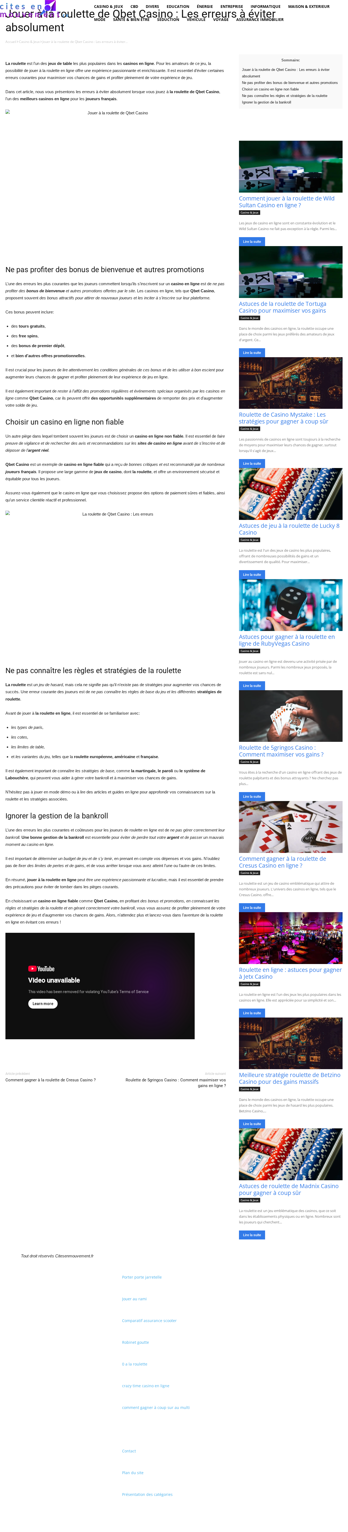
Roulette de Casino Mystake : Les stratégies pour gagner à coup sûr (283, 418)
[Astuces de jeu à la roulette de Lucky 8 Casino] (291, 494)
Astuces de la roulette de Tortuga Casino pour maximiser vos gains (283, 307)
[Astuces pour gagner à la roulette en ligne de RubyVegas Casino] (291, 605)
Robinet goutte (135, 1342)
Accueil (10, 41)
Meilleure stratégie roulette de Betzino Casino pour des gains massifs (290, 1078)
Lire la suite (252, 242)
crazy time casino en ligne (145, 1385)
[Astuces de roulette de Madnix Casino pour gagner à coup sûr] (291, 1154)
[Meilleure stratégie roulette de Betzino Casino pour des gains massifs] (291, 1043)
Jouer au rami (134, 1298)
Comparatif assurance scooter (149, 1320)
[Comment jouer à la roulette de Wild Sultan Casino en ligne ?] (291, 167)
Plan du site (133, 1472)
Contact (129, 1450)
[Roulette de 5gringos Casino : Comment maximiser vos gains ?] (291, 716)
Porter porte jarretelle (142, 1277)
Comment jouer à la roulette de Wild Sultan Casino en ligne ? (287, 201)
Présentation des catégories (147, 1494)
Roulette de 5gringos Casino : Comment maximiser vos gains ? (281, 751)
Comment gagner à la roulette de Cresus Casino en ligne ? (282, 862)
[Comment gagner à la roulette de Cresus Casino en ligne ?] (291, 827)
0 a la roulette (134, 1364)
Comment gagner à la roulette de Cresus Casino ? (50, 1080)
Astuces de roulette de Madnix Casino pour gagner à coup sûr (289, 1189)
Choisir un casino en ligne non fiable (270, 89)
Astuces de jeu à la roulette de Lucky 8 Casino (289, 529)
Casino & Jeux (29, 41)
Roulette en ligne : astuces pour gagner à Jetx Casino (290, 973)
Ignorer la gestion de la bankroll (266, 102)
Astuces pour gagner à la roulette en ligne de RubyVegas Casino (287, 640)
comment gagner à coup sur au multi (156, 1407)
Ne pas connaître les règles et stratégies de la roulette (284, 96)
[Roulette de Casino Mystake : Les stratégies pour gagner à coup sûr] (291, 383)
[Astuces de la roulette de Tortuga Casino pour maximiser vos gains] (291, 272)
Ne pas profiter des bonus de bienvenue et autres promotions (290, 83)
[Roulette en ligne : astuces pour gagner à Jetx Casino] (291, 938)
